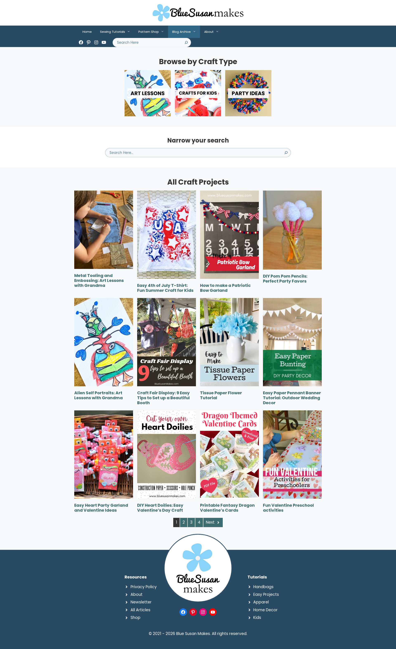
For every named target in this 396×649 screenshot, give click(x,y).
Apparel (261, 602)
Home (87, 31)
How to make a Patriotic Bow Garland (225, 288)
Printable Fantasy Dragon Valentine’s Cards (227, 507)
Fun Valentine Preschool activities (288, 507)
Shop (135, 617)
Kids (257, 617)
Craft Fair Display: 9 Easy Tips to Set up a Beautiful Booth (163, 398)
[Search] (186, 42)
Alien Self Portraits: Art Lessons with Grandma (98, 395)
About (209, 31)
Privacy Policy (144, 587)
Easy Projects (266, 594)
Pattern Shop (148, 31)
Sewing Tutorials (112, 31)
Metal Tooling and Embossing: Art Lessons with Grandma (99, 280)
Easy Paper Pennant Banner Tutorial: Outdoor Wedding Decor (292, 398)
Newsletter (141, 602)
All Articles (140, 610)
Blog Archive (181, 31)
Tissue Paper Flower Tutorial (221, 395)
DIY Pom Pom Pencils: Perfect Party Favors (285, 278)
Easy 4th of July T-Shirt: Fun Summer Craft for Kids (165, 288)
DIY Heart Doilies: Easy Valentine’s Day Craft (160, 507)
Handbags (263, 587)
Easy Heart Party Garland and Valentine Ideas (101, 507)
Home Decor (265, 610)
